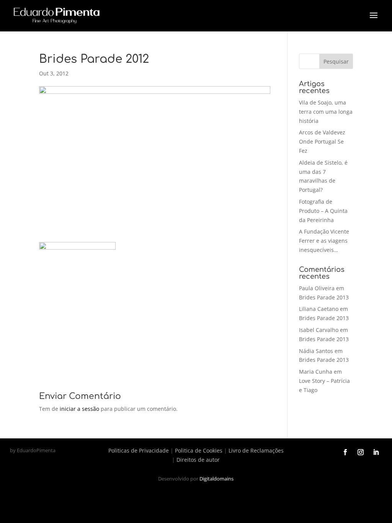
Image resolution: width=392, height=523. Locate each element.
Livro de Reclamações (256, 450)
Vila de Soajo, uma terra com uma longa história (326, 111)
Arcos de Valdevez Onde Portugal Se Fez (322, 141)
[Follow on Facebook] (345, 452)
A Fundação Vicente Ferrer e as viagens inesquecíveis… (324, 240)
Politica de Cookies (198, 450)
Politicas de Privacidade (138, 450)
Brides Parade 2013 (324, 297)
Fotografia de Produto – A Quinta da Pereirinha (323, 211)
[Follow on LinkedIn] (376, 452)
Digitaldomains (216, 478)
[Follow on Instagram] (360, 452)
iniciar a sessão (79, 408)
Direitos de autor (198, 459)
